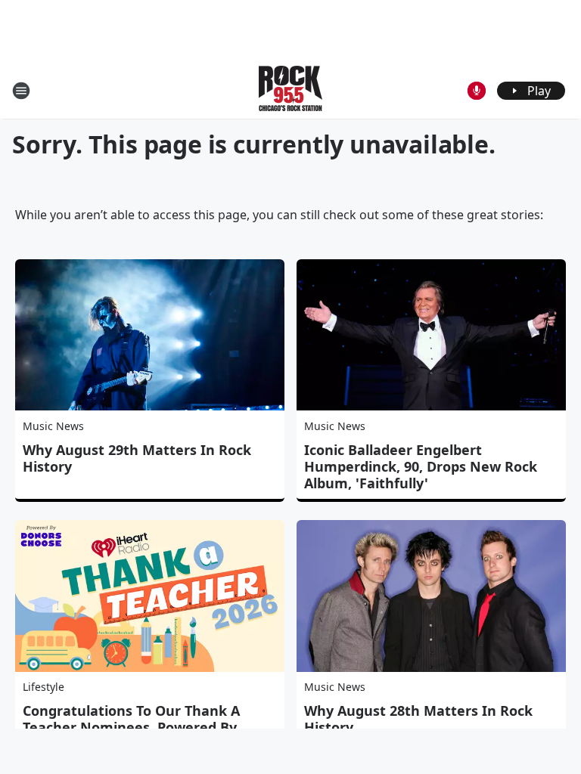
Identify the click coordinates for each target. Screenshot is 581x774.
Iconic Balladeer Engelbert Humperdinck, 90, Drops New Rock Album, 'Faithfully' (420, 466)
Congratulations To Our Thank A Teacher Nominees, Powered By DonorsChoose (131, 727)
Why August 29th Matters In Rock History (137, 458)
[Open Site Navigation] (21, 91)
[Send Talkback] (477, 91)
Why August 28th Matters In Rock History (418, 718)
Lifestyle (43, 687)
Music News (53, 426)
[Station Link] (290, 90)
